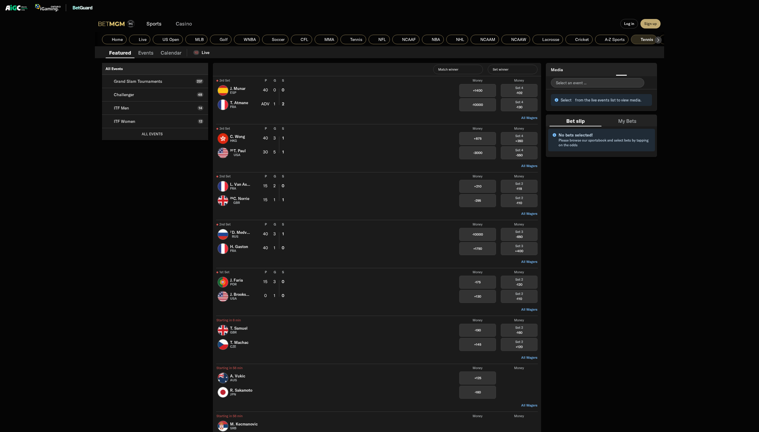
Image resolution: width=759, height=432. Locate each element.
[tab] (120, 52)
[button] (658, 40)
